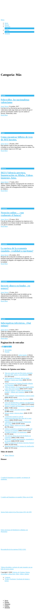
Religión (7, 33)
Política (7, 30)
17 (7, 346)
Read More (4, 115)
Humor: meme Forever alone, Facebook (17, 399)
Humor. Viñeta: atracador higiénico (15, 409)
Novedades (8, 350)
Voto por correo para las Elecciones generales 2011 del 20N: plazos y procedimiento (18, 374)
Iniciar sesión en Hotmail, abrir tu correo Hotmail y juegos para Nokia (17, 379)
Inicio (6, 23)
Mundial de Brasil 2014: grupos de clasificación (19, 446)
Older (10, 346)
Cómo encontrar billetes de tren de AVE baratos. (17, 138)
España (11, 32)
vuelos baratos (22, 355)
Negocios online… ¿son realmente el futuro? (12, 214)
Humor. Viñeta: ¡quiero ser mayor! (15, 425)
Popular (7, 352)
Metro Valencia (9, 455)
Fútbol (11, 28)
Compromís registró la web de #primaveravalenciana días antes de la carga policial (18, 418)
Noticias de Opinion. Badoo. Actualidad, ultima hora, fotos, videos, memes (15, 573)
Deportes (7, 26)
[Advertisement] (17, 53)
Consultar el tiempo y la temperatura (16, 432)
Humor (7, 25)
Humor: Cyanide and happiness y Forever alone (19, 406)
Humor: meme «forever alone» (14, 413)
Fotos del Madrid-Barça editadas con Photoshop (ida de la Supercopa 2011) (19, 403)
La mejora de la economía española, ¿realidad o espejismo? (17, 249)
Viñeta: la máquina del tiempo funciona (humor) (19, 443)
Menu (2, 20)
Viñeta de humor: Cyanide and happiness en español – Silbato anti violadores (18, 391)
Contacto (7, 577)
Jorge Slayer (4, 106)
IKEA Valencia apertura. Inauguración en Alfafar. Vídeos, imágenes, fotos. (17, 175)
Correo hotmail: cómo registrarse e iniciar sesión (19, 395)
